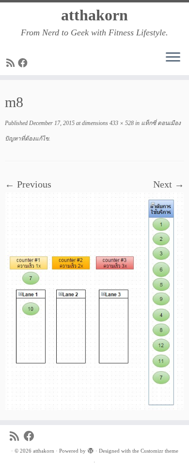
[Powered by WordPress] (90, 449)
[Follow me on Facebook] (24, 63)
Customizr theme (159, 451)
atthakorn (94, 15)
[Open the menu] (173, 57)
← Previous (28, 184)
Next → (168, 184)
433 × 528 (121, 123)
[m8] (94, 300)
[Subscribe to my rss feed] (12, 63)
